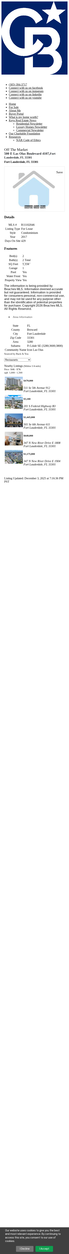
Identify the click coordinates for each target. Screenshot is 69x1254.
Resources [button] (15, 136)
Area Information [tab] (22, 317)
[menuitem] (42, 123)
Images (28, 206)
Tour (36, 206)
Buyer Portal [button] (16, 113)
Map (42, 206)
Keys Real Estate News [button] (22, 120)
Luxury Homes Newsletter (31, 127)
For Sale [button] (14, 107)
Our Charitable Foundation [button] (24, 133)
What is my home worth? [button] (23, 117)
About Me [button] (15, 110)
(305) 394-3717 (18, 84)
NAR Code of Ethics (28, 140)
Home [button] (12, 103)
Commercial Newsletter (30, 130)
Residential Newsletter (29, 123)
